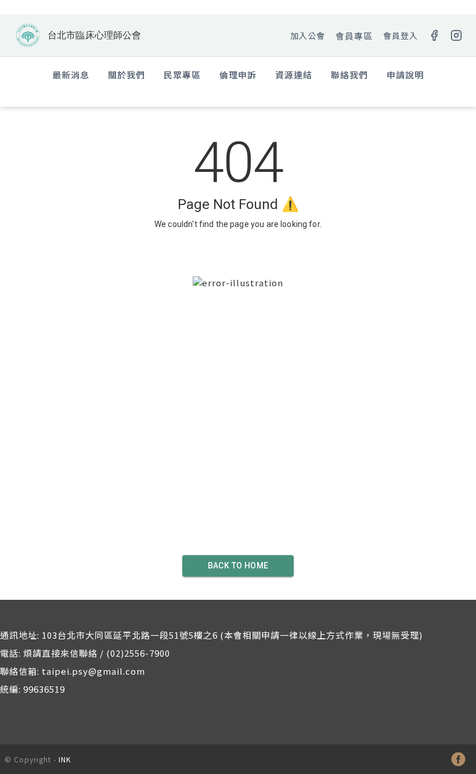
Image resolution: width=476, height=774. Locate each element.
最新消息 (70, 75)
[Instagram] (456, 35)
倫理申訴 (238, 75)
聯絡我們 (349, 75)
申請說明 (405, 75)
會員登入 (400, 35)
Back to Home (238, 565)
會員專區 (354, 36)
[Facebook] (434, 35)
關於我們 (126, 75)
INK (65, 759)
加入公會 (307, 35)
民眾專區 (182, 75)
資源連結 (293, 75)
